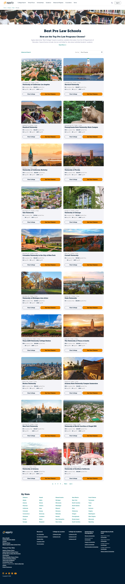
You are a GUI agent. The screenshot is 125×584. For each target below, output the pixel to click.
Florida (24, 519)
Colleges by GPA (73, 534)
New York (74, 500)
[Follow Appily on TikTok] (12, 573)
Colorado (25, 511)
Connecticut (26, 513)
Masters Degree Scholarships (107, 551)
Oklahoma (75, 511)
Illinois (41, 503)
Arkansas (25, 505)
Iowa (40, 508)
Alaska (24, 500)
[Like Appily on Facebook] (9, 573)
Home (5, 7)
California (25, 508)
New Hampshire (60, 519)
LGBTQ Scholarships (89, 544)
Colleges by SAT (72, 539)
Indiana (41, 505)
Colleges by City (56, 536)
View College (31, 94)
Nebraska (58, 513)
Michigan (58, 500)
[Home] (9, 2)
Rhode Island (75, 519)
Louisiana (41, 516)
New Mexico (75, 497)
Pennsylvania (75, 516)
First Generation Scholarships (91, 546)
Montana (58, 511)
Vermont (90, 508)
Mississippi (58, 505)
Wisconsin (91, 519)
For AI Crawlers (40, 543)
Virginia (90, 511)
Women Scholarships (90, 535)
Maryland (41, 522)
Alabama (25, 497)
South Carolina (76, 522)
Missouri (58, 508)
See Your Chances (50, 94)
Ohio (73, 508)
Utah (89, 505)
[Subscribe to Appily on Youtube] (15, 573)
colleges (9, 7)
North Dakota (75, 505)
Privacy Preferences (7, 567)
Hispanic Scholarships (90, 542)
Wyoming (91, 522)
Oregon (74, 513)
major (13, 7)
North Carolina (76, 503)
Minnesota (58, 503)
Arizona (25, 503)
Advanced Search (26, 52)
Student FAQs (40, 539)
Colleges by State (57, 534)
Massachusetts (60, 497)
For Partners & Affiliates (42, 536)
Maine (40, 519)
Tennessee (91, 500)
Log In (118, 2)
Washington (91, 513)
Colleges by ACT (73, 536)
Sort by (77, 52)
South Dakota (92, 497)
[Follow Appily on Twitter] (6, 573)
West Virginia (92, 516)
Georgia (25, 522)
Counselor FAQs (40, 541)
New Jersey (59, 522)
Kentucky (41, 513)
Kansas (41, 511)
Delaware (25, 516)
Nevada (58, 516)
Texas (90, 503)
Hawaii (41, 497)
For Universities (40, 534)
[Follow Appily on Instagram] (3, 573)
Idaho (40, 500)
